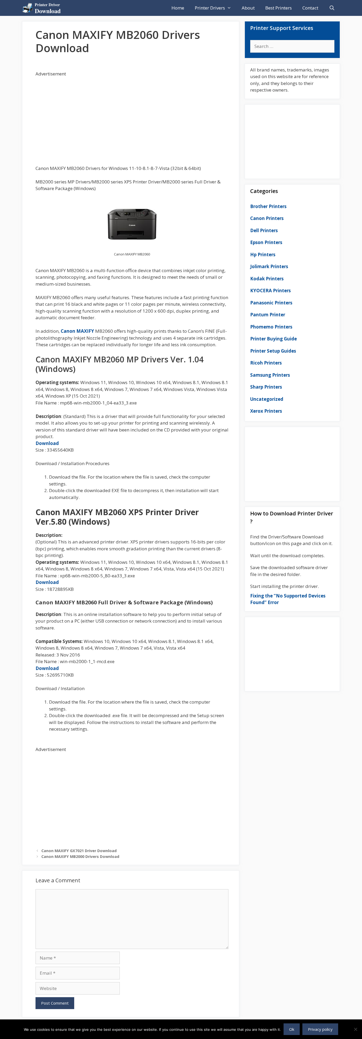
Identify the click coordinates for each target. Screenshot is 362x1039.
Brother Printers (268, 206)
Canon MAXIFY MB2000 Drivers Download (80, 856)
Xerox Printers (266, 411)
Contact (310, 8)
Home (177, 8)
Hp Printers (262, 254)
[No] (355, 1029)
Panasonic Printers (271, 303)
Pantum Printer (267, 315)
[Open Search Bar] (332, 8)
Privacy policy (320, 1029)
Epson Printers (266, 242)
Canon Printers (267, 218)
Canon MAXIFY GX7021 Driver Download (79, 850)
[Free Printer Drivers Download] (43, 8)
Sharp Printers (266, 387)
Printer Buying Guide (273, 339)
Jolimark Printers (269, 266)
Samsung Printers (270, 375)
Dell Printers (264, 230)
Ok (291, 1029)
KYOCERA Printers (270, 290)
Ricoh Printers (266, 363)
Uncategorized (266, 399)
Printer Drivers (210, 8)
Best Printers (278, 8)
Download (47, 443)
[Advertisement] (132, 114)
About (248, 8)
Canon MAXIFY (77, 331)
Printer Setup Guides (273, 351)
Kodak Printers (267, 279)
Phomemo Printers (271, 327)
